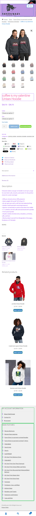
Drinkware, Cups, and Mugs (12, 485)
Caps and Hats (9, 498)
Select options (18, 310)
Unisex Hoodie (20, 246)
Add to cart (14, 126)
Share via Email (9, 164)
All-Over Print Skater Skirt (12, 475)
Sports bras (8, 447)
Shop (10, 19)
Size (3, 116)
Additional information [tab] (8, 175)
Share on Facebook (9, 160)
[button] (31, 30)
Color (3, 111)
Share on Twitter (9, 157)
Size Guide (5, 122)
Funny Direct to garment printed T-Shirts (16, 441)
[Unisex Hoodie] (24, 242)
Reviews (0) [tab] (5, 180)
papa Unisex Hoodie (7, 246)
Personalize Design (25, 126)
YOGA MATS (8, 460)
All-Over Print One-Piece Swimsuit (14, 463)
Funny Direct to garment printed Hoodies (16, 437)
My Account (6, 513)
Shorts (6, 450)
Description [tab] (5, 171)
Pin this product (9, 162)
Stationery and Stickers (11, 495)
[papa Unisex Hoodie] (8, 242)
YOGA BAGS (8, 444)
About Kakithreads (9, 414)
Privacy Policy (5, 507)
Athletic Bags (8, 488)
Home (6, 19)
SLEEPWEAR (8, 454)
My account (7, 420)
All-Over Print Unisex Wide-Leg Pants (15, 467)
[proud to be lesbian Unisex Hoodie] (8, 256)
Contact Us (7, 417)
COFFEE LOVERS (12, 136)
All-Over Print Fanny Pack (12, 478)
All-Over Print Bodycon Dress (13, 457)
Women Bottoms (9, 431)
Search (18, 513)
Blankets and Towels (10, 491)
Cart (27, 512)
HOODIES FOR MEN (13, 21)
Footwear (7, 482)
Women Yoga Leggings (11, 434)
